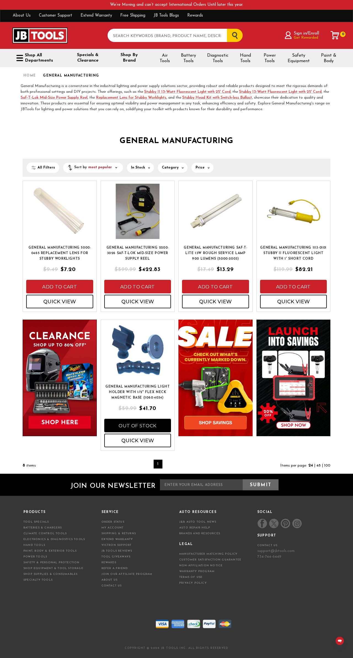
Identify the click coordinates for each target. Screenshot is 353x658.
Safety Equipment (299, 58)
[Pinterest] (285, 523)
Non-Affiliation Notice (201, 565)
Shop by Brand (129, 58)
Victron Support (116, 545)
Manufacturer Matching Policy (208, 554)
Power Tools (270, 58)
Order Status (112, 521)
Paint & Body (328, 58)
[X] (274, 524)
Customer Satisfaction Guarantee (210, 559)
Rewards (195, 16)
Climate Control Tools (45, 533)
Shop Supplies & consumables (50, 574)
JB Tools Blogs (166, 16)
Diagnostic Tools (217, 58)
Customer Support (55, 16)
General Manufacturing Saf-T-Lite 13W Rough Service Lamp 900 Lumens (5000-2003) (215, 253)
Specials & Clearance (87, 58)
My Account (112, 527)
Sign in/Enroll (306, 33)
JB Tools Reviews (116, 550)
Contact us (267, 545)
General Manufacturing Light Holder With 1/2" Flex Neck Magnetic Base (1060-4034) (137, 392)
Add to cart (59, 286)
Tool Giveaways (116, 556)
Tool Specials (36, 521)
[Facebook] (262, 523)
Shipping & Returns (118, 533)
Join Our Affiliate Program (127, 574)
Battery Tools (188, 58)
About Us (22, 16)
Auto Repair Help (194, 527)
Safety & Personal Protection (51, 562)
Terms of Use (190, 577)
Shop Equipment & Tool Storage (53, 568)
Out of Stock (137, 425)
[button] (93, 167)
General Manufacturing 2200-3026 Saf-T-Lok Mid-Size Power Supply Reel (137, 253)
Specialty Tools (38, 579)
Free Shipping (132, 16)
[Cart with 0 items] (335, 35)
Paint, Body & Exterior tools (50, 550)
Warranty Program (197, 571)
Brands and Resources (199, 533)
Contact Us (111, 585)
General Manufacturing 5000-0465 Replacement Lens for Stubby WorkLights (59, 253)
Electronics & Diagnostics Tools (54, 539)
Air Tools (165, 58)
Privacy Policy (193, 583)
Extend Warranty (96, 16)
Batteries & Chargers (42, 527)
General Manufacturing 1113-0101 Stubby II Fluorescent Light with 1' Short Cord (293, 253)
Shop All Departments (39, 58)
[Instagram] (297, 523)
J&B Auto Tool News (197, 521)
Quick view (59, 302)
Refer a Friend (114, 568)
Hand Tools (245, 58)
